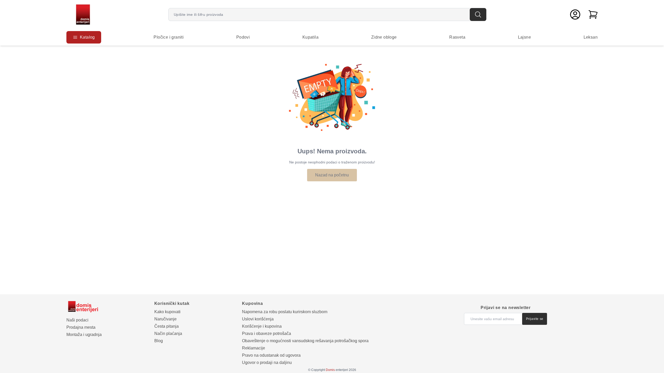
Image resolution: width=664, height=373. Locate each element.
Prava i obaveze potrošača (266, 333)
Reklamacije (253, 348)
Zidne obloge (384, 37)
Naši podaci (77, 320)
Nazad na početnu (332, 175)
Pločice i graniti (169, 37)
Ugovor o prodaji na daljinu (267, 362)
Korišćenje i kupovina (262, 326)
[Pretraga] (478, 14)
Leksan (591, 37)
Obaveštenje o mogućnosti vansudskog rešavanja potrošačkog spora (305, 341)
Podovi (243, 37)
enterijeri (337, 370)
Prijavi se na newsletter (506, 307)
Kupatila (310, 37)
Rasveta (457, 37)
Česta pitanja (166, 326)
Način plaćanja (168, 333)
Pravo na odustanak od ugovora (271, 355)
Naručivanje (165, 319)
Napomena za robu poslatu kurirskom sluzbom (284, 312)
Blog (158, 341)
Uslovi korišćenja (258, 319)
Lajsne (524, 37)
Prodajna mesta (80, 327)
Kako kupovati (167, 312)
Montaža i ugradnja (84, 334)
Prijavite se (534, 319)
